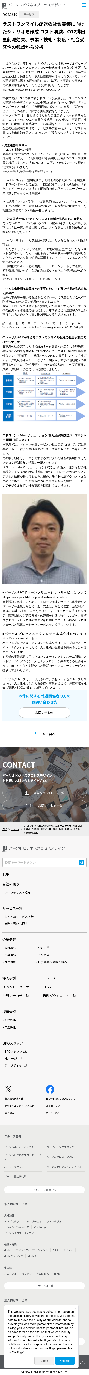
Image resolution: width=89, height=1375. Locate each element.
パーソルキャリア (14, 1166)
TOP (4, 829)
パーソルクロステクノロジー (63, 1156)
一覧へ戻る (47, 734)
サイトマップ (52, 1112)
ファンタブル (54, 1221)
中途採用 (10, 1027)
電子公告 (9, 1112)
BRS (55, 1250)
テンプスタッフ (13, 1221)
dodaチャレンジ (13, 1256)
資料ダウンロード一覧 (48, 793)
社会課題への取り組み (52, 962)
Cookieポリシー (54, 1105)
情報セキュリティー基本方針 (19, 1105)
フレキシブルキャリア (16, 1227)
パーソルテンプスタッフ (60, 1147)
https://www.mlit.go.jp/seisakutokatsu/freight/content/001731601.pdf (42, 327)
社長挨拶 (10, 962)
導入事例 (9, 977)
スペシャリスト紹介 (17, 892)
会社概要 (10, 948)
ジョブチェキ (13, 1065)
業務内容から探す (16, 923)
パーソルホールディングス (19, 1147)
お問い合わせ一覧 (50, 805)
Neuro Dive (43, 1273)
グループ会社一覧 (46, 1189)
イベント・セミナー (17, 986)
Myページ (11, 1058)
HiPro (57, 1273)
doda (7, 1250)
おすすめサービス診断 (19, 917)
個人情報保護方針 (14, 1098)
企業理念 (10, 955)
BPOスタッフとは (16, 1051)
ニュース (15, 829)
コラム (48, 986)
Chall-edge (40, 1227)
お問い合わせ (44, 712)
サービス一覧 (12, 908)
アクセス (43, 955)
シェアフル (10, 1273)
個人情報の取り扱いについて (60, 1098)
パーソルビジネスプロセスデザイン (22, 1156)
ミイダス (68, 1250)
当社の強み (10, 883)
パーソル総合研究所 (15, 1176)
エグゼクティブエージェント (32, 1250)
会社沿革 (43, 948)
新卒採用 (10, 1020)
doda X (32, 1256)
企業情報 (9, 939)
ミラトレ (27, 1273)
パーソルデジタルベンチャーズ (64, 1166)
